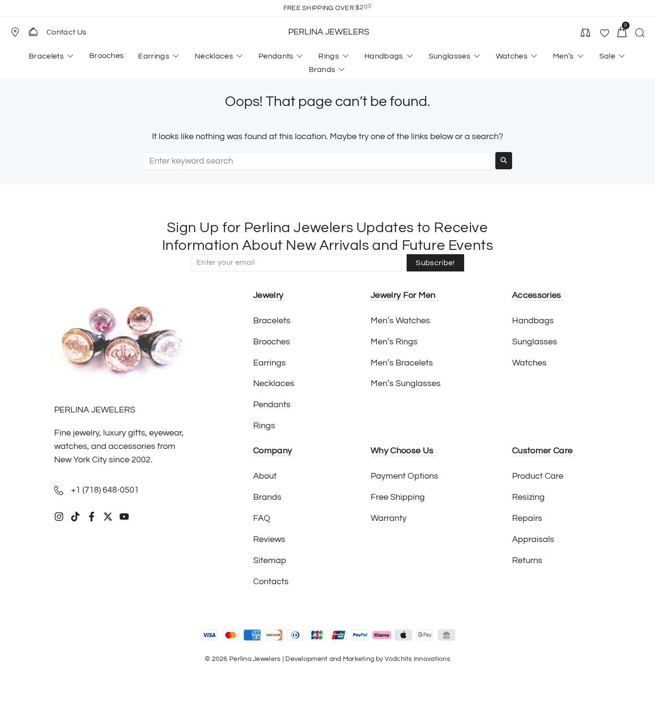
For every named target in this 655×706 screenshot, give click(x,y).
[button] (19, 32)
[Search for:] (317, 161)
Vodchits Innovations (417, 659)
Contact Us (66, 32)
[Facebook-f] (91, 516)
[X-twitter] (108, 516)
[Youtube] (124, 516)
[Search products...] (639, 34)
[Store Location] (15, 32)
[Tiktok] (75, 516)
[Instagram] (59, 516)
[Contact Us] (33, 31)
